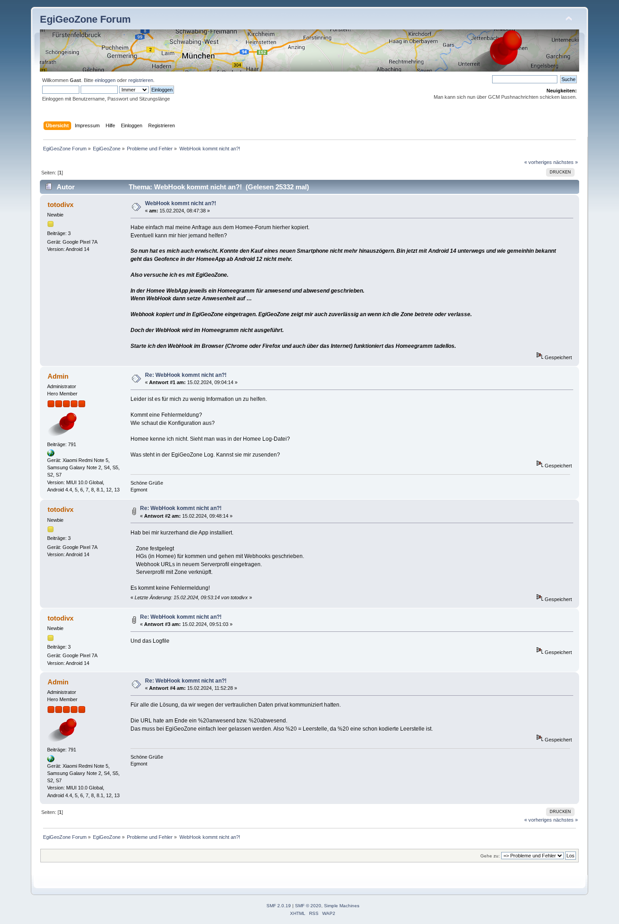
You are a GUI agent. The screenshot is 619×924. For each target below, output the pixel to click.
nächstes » (565, 162)
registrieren (140, 80)
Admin (58, 376)
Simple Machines (341, 905)
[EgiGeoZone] (50, 454)
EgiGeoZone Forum (85, 19)
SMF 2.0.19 (278, 905)
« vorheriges (538, 162)
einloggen (105, 80)
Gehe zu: (490, 855)
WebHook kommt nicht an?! (180, 203)
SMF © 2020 (308, 905)
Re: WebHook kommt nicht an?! (186, 375)
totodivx (60, 204)
